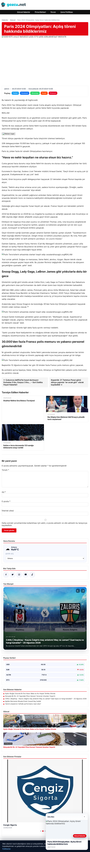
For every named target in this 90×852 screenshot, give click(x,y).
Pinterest (53, 93)
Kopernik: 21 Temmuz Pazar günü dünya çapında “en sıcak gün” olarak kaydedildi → (67, 382)
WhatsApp (35, 93)
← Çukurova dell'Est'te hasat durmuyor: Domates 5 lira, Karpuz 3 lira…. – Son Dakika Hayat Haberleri (23, 382)
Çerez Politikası (66, 12)
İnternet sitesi (8, 510)
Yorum (5, 470)
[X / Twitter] (12, 574)
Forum (53, 12)
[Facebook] (6, 574)
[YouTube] (25, 574)
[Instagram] (19, 574)
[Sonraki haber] (83, 591)
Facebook (24, 93)
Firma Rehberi (40, 12)
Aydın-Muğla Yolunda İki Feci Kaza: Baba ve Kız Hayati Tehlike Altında (30, 693)
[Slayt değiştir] (40, 831)
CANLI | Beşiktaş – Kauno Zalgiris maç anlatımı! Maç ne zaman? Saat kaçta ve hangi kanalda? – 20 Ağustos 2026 (45, 699)
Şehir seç (10, 554)
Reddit (44, 93)
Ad (4, 492)
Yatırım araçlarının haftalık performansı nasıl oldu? (23, 704)
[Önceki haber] (78, 591)
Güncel (12, 20)
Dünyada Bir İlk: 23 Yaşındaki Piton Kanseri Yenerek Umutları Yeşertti (30, 696)
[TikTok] (32, 574)
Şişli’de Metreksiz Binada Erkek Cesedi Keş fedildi (23, 701)
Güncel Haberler (23, 12)
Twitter (15, 93)
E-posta (6, 501)
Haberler (5, 20)
